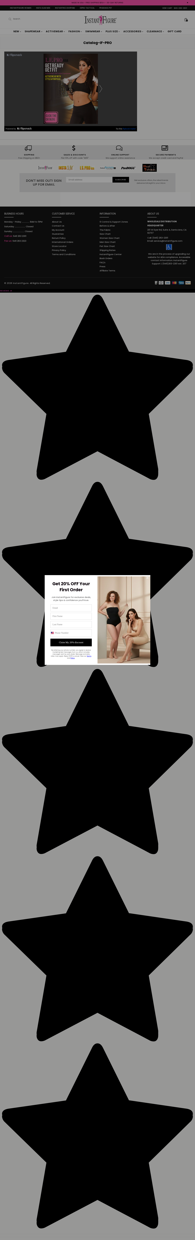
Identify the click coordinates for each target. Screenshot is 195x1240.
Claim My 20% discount (71, 642)
